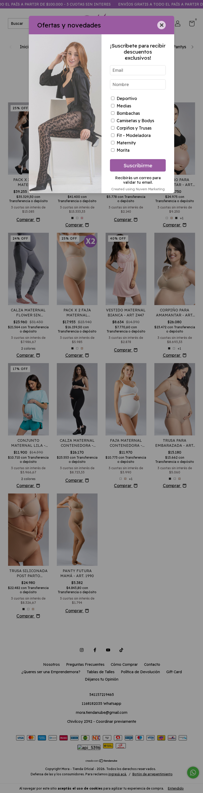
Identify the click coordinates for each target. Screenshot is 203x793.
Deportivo (127, 98)
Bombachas (128, 113)
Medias (124, 105)
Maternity (126, 142)
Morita (123, 150)
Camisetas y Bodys (135, 120)
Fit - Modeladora (134, 135)
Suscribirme (137, 165)
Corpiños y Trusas (134, 128)
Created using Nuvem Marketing (138, 189)
